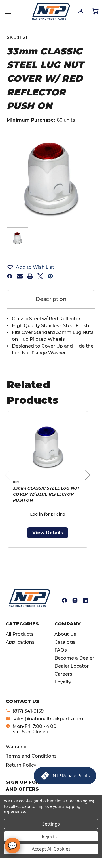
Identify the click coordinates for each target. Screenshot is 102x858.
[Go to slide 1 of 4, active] (34, 551)
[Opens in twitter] (40, 276)
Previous (9, 481)
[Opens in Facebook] (64, 600)
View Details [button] (47, 532)
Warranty (16, 747)
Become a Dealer (74, 658)
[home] (29, 598)
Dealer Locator (71, 666)
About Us (65, 634)
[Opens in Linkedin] (85, 600)
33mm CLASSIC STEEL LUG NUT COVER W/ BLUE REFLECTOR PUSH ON (46, 494)
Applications (20, 642)
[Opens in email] (20, 276)
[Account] (80, 11)
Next (89, 481)
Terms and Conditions (31, 756)
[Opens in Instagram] (75, 600)
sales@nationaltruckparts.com (47, 718)
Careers (63, 674)
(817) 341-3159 (28, 711)
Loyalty (62, 682)
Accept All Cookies (51, 849)
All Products (20, 634)
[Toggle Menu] (11, 11)
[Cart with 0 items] (95, 11)
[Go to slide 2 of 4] (43, 551)
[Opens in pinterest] (50, 276)
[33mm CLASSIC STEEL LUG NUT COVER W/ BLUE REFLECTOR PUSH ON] (48, 446)
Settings (51, 824)
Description (51, 299)
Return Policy (21, 765)
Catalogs (64, 642)
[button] (51, 267)
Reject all (51, 836)
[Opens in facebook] (9, 276)
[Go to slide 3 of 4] (52, 551)
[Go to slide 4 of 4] (61, 551)
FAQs (60, 650)
